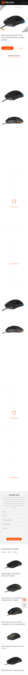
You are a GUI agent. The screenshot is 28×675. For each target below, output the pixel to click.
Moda (9, 552)
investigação (7, 48)
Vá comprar (20, 48)
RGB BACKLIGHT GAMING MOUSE (12, 670)
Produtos (15, 552)
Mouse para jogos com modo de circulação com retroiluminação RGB (13, 623)
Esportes (4, 552)
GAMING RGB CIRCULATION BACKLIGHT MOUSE (10, 575)
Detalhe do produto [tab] (14, 55)
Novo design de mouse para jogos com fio (12, 647)
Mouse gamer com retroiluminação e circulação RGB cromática (13, 599)
